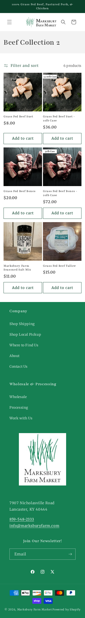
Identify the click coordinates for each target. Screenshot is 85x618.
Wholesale (18, 397)
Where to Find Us (23, 345)
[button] (9, 22)
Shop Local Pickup (25, 334)
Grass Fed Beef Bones (19, 191)
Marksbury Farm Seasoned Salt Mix (17, 268)
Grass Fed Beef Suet (18, 116)
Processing (18, 407)
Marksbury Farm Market (34, 609)
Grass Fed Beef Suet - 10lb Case (59, 118)
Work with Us (20, 418)
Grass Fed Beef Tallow (59, 266)
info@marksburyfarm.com (34, 525)
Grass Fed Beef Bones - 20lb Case (60, 193)
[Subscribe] (70, 554)
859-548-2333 (21, 519)
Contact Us (18, 366)
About (14, 356)
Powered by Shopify (66, 609)
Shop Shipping (22, 324)
